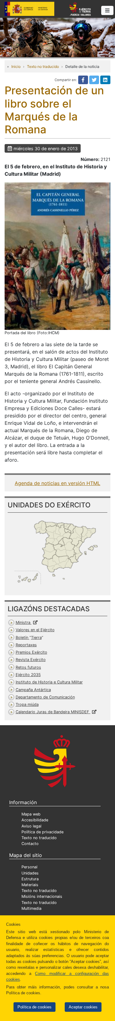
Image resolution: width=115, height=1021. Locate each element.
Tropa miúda (27, 704)
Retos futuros (28, 667)
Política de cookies (34, 1007)
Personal (29, 867)
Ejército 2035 (28, 674)
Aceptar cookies (83, 1007)
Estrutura (30, 879)
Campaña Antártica (33, 689)
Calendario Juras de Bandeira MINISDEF (53, 712)
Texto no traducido (43, 66)
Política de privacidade (42, 832)
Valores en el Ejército (35, 630)
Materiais (29, 884)
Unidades (30, 873)
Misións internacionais (41, 896)
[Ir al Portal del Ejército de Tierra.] (57, 37)
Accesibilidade (34, 820)
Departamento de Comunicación (45, 697)
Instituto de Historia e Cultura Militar (49, 682)
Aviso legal (31, 826)
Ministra (24, 622)
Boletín (29, 637)
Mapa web (30, 814)
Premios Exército (31, 652)
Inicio (16, 66)
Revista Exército (31, 659)
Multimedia (31, 908)
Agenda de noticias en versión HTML (57, 483)
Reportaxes (26, 645)
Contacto (30, 843)
